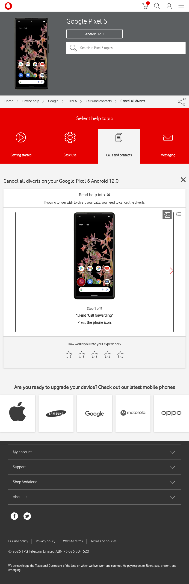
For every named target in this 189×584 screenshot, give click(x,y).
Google (53, 101)
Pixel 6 (72, 101)
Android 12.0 (94, 34)
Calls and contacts (99, 101)
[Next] (171, 270)
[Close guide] (183, 179)
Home (8, 101)
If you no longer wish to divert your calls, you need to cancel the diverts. (94, 202)
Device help (30, 101)
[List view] (178, 214)
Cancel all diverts (133, 101)
